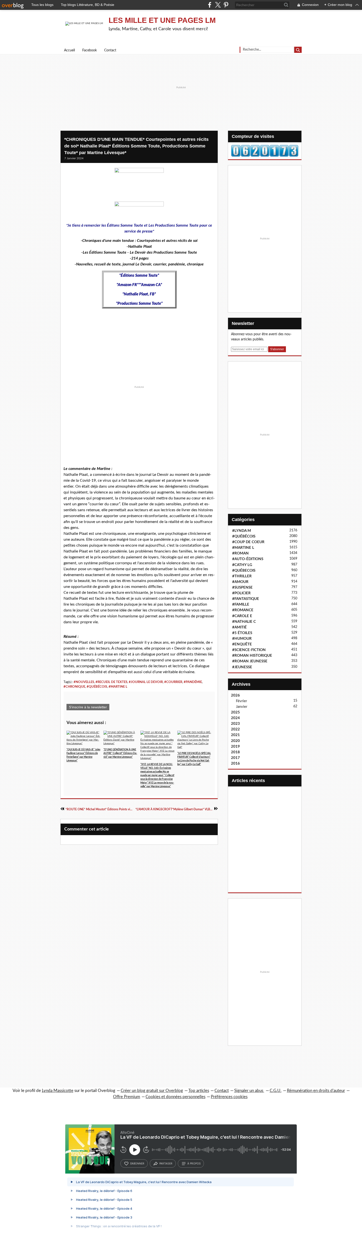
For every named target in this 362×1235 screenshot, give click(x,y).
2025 (235, 712)
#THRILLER (242, 576)
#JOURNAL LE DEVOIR (146, 682)
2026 (235, 695)
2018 (235, 752)
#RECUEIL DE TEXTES (111, 682)
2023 (235, 724)
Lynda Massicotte (57, 1091)
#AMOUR (240, 582)
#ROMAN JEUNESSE (249, 661)
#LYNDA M (241, 531)
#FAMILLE (240, 604)
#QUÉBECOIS (243, 570)
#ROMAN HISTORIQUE (252, 655)
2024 (235, 718)
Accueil (69, 50)
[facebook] (210, 5)
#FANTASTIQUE (245, 599)
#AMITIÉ (239, 627)
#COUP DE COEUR (248, 542)
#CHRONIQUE (74, 686)
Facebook (89, 50)
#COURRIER (173, 682)
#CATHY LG (242, 565)
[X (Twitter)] (218, 5)
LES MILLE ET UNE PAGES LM (162, 20)
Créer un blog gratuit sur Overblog (152, 1091)
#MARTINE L (118, 686)
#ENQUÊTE (242, 644)
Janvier (241, 707)
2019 (235, 746)
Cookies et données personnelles (175, 1097)
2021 (235, 735)
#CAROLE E (242, 616)
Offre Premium (126, 1097)
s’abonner (137, 1163)
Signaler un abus (249, 1091)
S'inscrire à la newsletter (88, 707)
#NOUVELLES (84, 682)
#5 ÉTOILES (242, 633)
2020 (235, 741)
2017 (235, 758)
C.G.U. (275, 1091)
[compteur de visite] (264, 150)
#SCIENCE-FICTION (249, 650)
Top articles (198, 1091)
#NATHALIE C (244, 622)
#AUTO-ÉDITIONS (247, 559)
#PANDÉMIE (193, 682)
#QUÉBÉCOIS (97, 686)
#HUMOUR (242, 638)
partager (165, 1163)
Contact (110, 50)
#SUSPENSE (242, 587)
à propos (193, 1163)
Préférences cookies (229, 1097)
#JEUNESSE (242, 667)
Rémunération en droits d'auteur (316, 1091)
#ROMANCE (242, 610)
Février (241, 701)
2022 (235, 729)
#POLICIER (241, 593)
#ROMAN (240, 553)
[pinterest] (226, 5)
